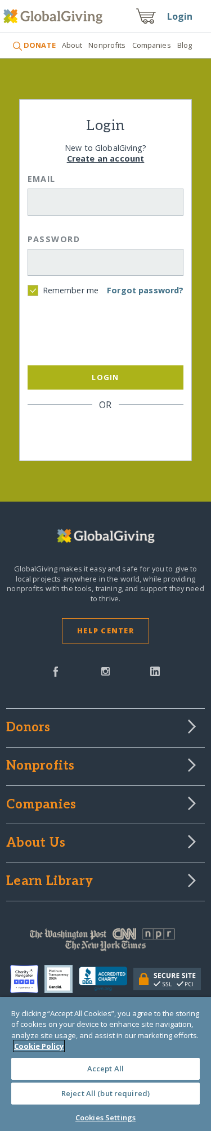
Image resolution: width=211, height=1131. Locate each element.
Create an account (106, 158)
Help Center (105, 630)
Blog (184, 45)
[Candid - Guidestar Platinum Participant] (61, 979)
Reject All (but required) (105, 1093)
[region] (105, 1064)
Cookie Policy (39, 1046)
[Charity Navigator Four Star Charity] (27, 979)
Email (42, 178)
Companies (151, 45)
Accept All (105, 1068)
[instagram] (105, 670)
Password (54, 239)
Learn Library (49, 881)
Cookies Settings (105, 1117)
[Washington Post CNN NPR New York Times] (105, 942)
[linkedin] (155, 670)
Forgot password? (145, 290)
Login (180, 16)
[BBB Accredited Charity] (106, 979)
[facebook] (55, 670)
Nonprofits (106, 45)
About (72, 45)
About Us (35, 843)
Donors (28, 728)
